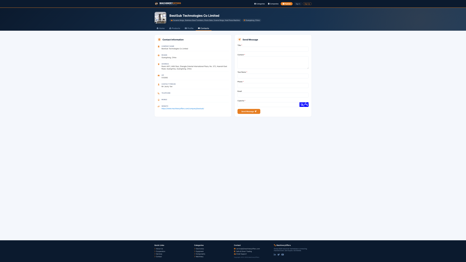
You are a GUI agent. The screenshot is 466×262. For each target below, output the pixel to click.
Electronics (199, 249)
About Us (159, 249)
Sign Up (307, 4)
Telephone (166, 93)
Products (176, 28)
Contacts (204, 28)
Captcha (241, 101)
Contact (159, 257)
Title (239, 45)
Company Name (168, 46)
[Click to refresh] (304, 104)
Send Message (247, 111)
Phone (240, 82)
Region (164, 55)
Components (200, 254)
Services (159, 254)
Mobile (164, 99)
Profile (190, 28)
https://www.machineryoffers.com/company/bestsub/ (183, 108)
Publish (287, 4)
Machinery (199, 257)
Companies (274, 4)
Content (241, 55)
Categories (260, 4)
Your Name (242, 72)
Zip (163, 75)
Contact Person (169, 84)
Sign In (298, 4)
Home (162, 28)
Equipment (199, 251)
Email (239, 91)
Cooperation (160, 251)
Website (165, 106)
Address (165, 64)
